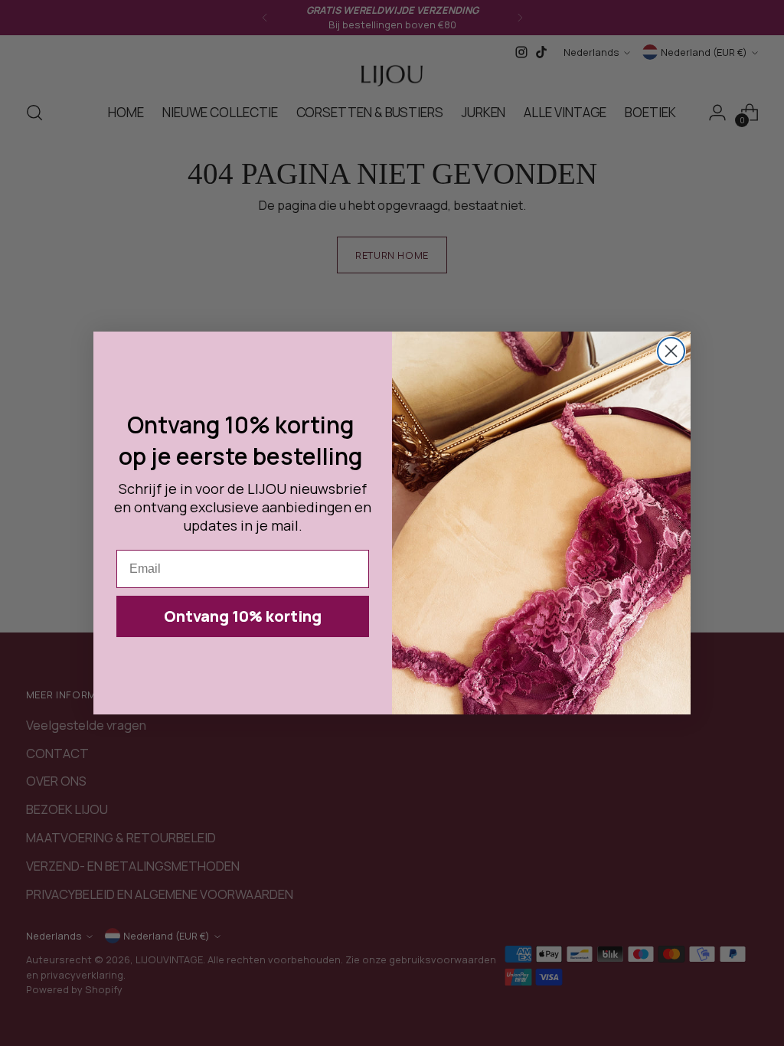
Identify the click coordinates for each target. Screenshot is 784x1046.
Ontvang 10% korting (243, 616)
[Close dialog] (671, 351)
